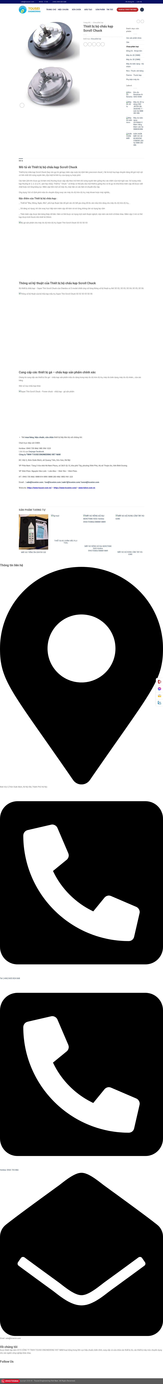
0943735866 (11, 1381)
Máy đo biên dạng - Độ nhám (135, 65)
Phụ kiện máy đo (132, 79)
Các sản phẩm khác (134, 38)
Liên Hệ (139, 2)
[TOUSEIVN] (31, 9)
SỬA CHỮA (76, 10)
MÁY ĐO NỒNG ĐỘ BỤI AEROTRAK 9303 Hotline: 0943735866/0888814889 (98, 548)
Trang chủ (86, 22)
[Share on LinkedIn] (103, 44)
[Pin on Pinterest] (98, 44)
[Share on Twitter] (90, 44)
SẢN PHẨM (100, 10)
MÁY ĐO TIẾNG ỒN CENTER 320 (33, 552)
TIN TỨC (110, 10)
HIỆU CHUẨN (63, 10)
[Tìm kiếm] (142, 10)
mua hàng (29, 437)
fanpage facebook (36, 451)
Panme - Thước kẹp (134, 75)
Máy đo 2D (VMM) (133, 55)
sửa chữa (49, 437)
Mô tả (21, 161)
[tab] (21, 160)
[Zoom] (22, 105)
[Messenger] (159, 688)
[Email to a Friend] (94, 44)
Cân (127, 42)
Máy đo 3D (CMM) (133, 60)
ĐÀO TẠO (88, 10)
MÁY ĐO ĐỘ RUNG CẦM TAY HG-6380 (130, 553)
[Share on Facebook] (85, 44)
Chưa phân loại (98, 22)
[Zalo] (159, 702)
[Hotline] (159, 681)
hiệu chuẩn (39, 437)
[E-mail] (159, 695)
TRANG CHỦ (51, 10)
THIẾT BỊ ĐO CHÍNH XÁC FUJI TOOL (65, 542)
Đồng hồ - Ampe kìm (134, 51)
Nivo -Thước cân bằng (134, 71)
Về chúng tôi (129, 2)
